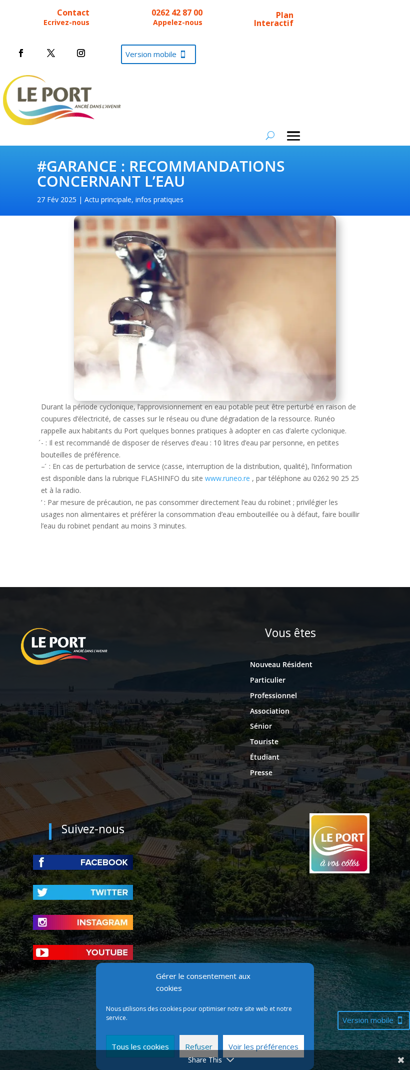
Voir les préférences (263, 1046)
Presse (261, 772)
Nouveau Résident (281, 664)
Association (270, 711)
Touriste (264, 741)
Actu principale (108, 199)
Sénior (261, 726)
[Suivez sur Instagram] (81, 53)
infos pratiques (160, 199)
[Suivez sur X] (51, 53)
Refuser (198, 1046)
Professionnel (273, 695)
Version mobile (151, 54)
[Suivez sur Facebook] (21, 53)
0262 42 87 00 (177, 12)
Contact (73, 12)
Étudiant (265, 757)
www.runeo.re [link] (227, 478)
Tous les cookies (140, 1046)
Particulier (268, 680)
